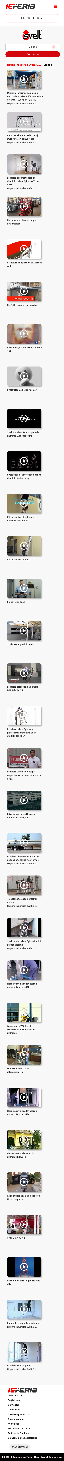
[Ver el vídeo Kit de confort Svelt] (24, 545)
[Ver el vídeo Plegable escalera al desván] (24, 291)
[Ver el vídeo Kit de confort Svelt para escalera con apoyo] (24, 503)
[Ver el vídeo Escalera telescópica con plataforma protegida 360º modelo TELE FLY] (24, 715)
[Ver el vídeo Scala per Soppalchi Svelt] (24, 630)
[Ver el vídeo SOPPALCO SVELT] (24, 1224)
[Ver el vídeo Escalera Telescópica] (24, 1351)
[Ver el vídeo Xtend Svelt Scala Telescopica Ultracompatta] (24, 1182)
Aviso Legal (14, 1423)
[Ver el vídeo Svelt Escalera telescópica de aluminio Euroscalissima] (24, 418)
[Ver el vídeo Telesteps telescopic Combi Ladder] (24, 885)
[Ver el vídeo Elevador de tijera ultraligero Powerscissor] (24, 206)
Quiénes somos (16, 1419)
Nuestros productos (18, 1414)
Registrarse (14, 1400)
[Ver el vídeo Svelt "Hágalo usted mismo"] (24, 376)
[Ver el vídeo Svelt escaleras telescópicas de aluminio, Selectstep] (24, 461)
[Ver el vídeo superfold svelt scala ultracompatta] (24, 1054)
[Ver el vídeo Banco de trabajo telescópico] (24, 1309)
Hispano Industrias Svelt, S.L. (25, 98)
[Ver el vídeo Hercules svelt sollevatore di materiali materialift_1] (24, 970)
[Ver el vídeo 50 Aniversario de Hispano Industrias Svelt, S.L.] (24, 800)
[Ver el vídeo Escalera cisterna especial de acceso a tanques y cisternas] (24, 842)
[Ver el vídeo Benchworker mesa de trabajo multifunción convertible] (24, 121)
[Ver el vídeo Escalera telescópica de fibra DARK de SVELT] (24, 673)
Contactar (33, 54)
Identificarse (15, 1395)
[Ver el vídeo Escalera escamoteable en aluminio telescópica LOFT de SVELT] (24, 164)
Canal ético (14, 1409)
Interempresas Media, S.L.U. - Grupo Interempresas (36, 1457)
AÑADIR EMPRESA (20, 1447)
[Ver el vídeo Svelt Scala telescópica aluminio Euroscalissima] (24, 927)
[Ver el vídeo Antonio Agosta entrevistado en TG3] (24, 333)
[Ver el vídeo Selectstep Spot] (24, 588)
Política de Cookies (18, 1433)
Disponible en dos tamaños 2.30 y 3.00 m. (24, 775)
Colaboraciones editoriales (22, 1437)
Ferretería (32, 18)
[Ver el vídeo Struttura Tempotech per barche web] (24, 248)
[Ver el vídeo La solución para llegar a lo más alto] (24, 1266)
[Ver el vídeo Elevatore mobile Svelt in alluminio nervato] (24, 1139)
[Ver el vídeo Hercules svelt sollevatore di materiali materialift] (24, 1097)
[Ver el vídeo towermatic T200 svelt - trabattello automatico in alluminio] (24, 1012)
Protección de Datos (19, 1428)
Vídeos (33, 47)
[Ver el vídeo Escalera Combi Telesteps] (24, 757)
